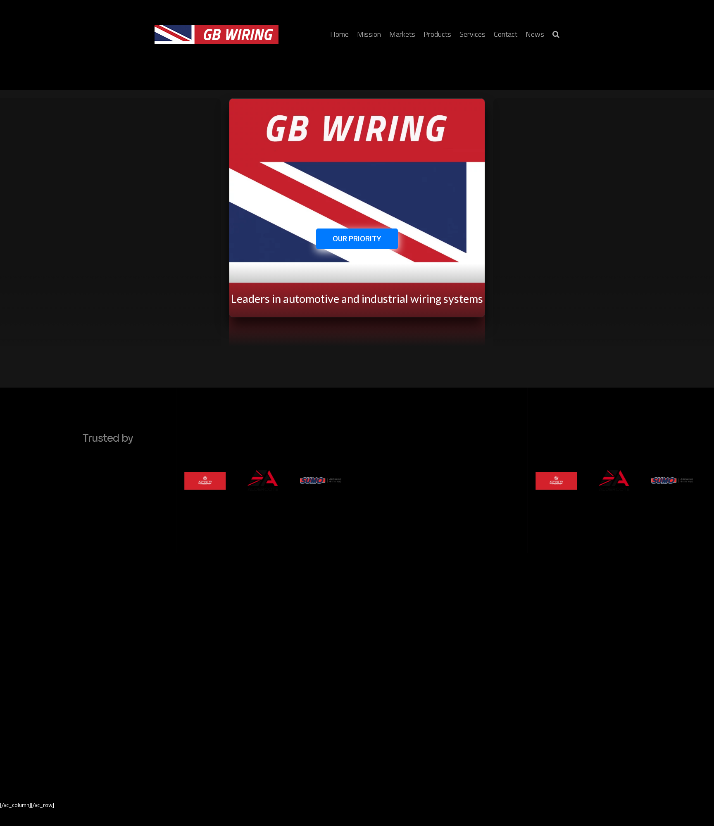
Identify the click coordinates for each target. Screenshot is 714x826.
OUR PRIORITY (357, 238)
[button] (556, 34)
